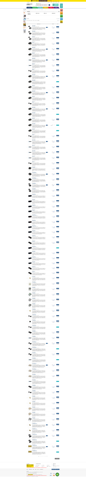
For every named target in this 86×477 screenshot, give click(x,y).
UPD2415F (33, 241)
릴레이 (35, 9)
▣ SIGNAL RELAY (53, 13)
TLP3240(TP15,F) (34, 445)
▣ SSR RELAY (29, 13)
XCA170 (33, 42)
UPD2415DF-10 (34, 246)
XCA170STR (33, 31)
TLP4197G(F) (34, 352)
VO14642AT (33, 167)
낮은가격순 (34, 20)
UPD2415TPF (34, 220)
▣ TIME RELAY (29, 14)
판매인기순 (31, 20)
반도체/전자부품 (29, 9)
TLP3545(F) (33, 401)
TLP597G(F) (33, 287)
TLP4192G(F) (34, 358)
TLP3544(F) (33, 407)
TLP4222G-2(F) (34, 325)
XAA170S (33, 118)
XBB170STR (33, 47)
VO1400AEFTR (34, 183)
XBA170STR (33, 80)
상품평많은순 (38, 20)
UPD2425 (33, 210)
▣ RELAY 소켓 (45, 13)
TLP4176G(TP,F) (34, 363)
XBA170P (33, 96)
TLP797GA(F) (34, 282)
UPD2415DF (33, 251)
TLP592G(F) (33, 298)
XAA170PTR (33, 123)
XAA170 (33, 134)
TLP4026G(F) (34, 385)
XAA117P (33, 156)
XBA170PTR (33, 91)
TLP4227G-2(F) (34, 314)
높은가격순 (36, 20)
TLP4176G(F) (34, 374)
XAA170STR (33, 107)
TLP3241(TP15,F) (34, 434)
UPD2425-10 (33, 205)
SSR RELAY (42, 9)
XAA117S (33, 145)
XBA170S (33, 85)
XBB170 (33, 69)
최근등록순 (29, 20)
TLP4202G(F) (34, 336)
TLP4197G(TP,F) (34, 347)
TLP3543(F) (33, 412)
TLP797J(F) (33, 276)
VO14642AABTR (34, 172)
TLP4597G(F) (34, 309)
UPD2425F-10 (34, 194)
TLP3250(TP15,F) (34, 423)
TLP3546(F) (33, 396)
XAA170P (33, 129)
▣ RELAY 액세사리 (37, 13)
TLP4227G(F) (34, 320)
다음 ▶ (47, 456)
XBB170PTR (33, 58)
